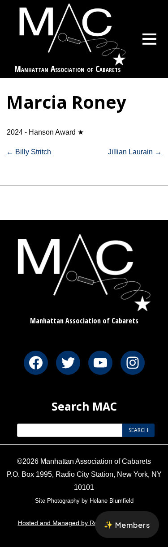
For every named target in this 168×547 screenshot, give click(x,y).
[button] (127, 524)
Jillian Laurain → (135, 152)
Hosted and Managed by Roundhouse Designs (84, 522)
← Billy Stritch (28, 152)
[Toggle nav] (149, 39)
